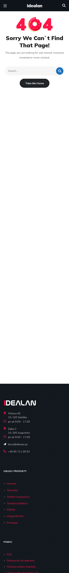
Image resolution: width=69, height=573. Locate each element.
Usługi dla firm (15, 516)
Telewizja (12, 490)
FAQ (9, 554)
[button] (64, 5)
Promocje (12, 523)
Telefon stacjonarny (18, 497)
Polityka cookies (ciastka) (21, 566)
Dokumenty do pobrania (20, 560)
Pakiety (11, 509)
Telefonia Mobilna (17, 503)
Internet (11, 483)
